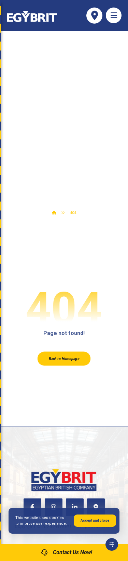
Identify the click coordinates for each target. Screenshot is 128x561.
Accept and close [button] (95, 520)
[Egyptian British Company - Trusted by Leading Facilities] (32, 16)
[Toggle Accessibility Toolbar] (112, 544)
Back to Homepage (64, 359)
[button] (114, 15)
